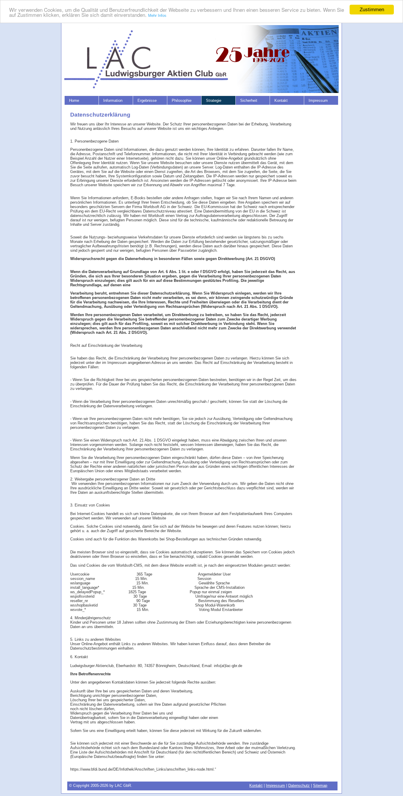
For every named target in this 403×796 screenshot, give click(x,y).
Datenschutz (299, 785)
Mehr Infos (157, 16)
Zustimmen (372, 9)
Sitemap (320, 785)
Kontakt (256, 785)
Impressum (275, 785)
